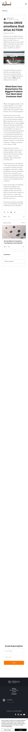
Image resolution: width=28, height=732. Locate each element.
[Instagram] (18, 714)
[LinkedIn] (21, 714)
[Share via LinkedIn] (11, 212)
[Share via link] (14, 212)
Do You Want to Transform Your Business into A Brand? (13, 242)
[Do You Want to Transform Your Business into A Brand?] (14, 232)
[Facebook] (15, 714)
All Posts (4, 11)
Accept (20, 730)
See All (23, 222)
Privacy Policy (14, 690)
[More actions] (23, 19)
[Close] (26, 720)
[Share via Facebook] (4, 212)
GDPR (14, 692)
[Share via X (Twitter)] (7, 212)
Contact (14, 693)
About (14, 688)
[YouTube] (24, 714)
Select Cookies (7, 730)
